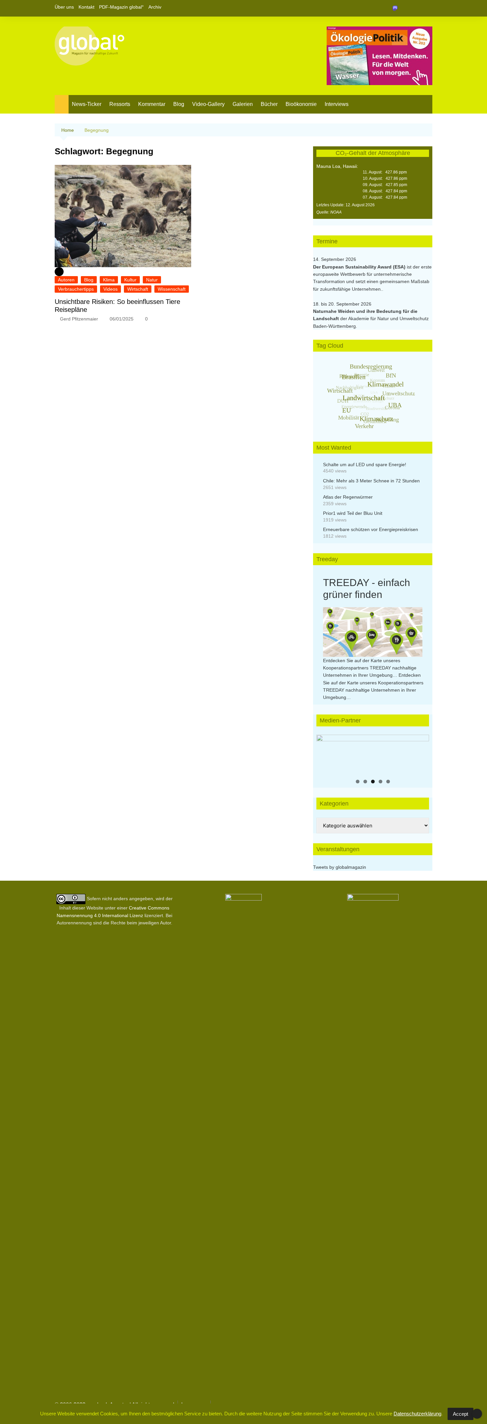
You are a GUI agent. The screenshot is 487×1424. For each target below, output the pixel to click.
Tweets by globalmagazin (339, 867)
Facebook (405, 8)
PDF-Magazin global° (121, 7)
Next (421, 753)
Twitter (416, 8)
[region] (372, 754)
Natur (152, 279)
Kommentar (151, 104)
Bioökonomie (301, 104)
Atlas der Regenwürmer (348, 497)
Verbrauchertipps (76, 289)
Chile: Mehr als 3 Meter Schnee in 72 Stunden (371, 480)
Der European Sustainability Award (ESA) (360, 267)
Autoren (66, 279)
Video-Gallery (208, 104)
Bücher (269, 104)
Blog (178, 104)
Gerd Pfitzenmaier (79, 318)
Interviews (337, 104)
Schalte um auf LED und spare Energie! (364, 464)
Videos (110, 289)
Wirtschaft (137, 289)
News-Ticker (86, 104)
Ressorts (119, 104)
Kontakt (86, 7)
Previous (325, 753)
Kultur (130, 279)
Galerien (243, 104)
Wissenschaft (172, 289)
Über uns (64, 7)
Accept (460, 1414)
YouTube (427, 8)
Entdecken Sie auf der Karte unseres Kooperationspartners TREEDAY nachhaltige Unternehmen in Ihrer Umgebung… (369, 668)
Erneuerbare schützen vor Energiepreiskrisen (370, 529)
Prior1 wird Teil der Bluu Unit (352, 513)
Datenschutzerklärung (417, 1413)
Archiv (154, 7)
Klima (109, 279)
